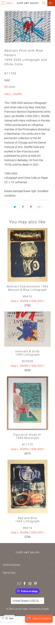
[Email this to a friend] (39, 206)
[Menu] (1, 3)
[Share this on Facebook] (23, 206)
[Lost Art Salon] (27, 3)
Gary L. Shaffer (13, 94)
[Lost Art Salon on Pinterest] (35, 584)
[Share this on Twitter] (14, 206)
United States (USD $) (26, 600)
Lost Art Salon (21, 609)
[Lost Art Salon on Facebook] (24, 584)
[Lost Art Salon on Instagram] (30, 584)
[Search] (44, 3)
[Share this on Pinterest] (31, 206)
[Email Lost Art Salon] (19, 584)
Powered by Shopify (39, 609)
